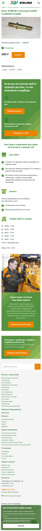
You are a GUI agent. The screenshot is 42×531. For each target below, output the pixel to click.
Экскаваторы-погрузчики (9, 385)
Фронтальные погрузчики (9, 378)
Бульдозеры (5, 387)
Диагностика (5, 465)
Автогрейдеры (6, 382)
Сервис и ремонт (8, 462)
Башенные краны (6, 401)
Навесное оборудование (11, 409)
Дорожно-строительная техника (12, 442)
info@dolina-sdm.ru (7, 486)
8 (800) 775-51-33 (7, 489)
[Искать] (38, 367)
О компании (5, 451)
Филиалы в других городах (12, 496)
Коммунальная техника (8, 435)
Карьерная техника (7, 440)
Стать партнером (7, 456)
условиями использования (11, 521)
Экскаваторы (5, 380)
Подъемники (5, 404)
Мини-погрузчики (7, 394)
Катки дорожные (6, 392)
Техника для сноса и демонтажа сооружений (15, 445)
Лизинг (3, 424)
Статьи (3, 458)
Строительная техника (8, 433)
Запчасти (5, 413)
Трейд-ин (4, 426)
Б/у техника (5, 399)
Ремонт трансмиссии (8, 474)
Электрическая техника (9, 396)
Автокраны (5, 389)
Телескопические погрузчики (10, 406)
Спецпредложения (7, 419)
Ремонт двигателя (7, 470)
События (4, 454)
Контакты (5, 478)
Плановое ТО (5, 467)
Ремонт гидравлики (7, 472)
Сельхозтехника (6, 438)
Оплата (3, 421)
